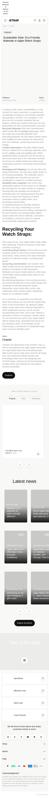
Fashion (11, 26)
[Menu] (5, 20)
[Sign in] (39, 20)
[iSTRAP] (14, 20)
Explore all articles (24, 623)
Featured (7, 32)
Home (5, 26)
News (21, 535)
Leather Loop (14, 153)
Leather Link (30, 153)
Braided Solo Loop (29, 131)
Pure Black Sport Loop (13, 451)
